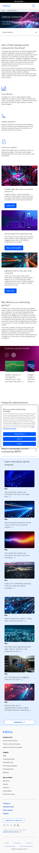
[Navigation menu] (34, 6)
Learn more (10, 291)
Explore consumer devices (11, 832)
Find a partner (8, 810)
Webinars (6, 772)
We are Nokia (7, 777)
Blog (4, 756)
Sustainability (7, 791)
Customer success (9, 794)
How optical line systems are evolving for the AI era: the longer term (17, 494)
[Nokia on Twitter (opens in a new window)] (11, 825)
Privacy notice (17, 843)
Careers (5, 784)
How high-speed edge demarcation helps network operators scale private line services (18, 649)
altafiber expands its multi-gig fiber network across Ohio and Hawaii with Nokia (13, 378)
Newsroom (6, 781)
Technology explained (10, 766)
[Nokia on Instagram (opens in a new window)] (4, 825)
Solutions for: (7, 737)
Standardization (8, 769)
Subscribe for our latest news (14, 820)
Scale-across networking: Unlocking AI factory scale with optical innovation (18, 586)
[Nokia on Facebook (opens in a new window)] (15, 825)
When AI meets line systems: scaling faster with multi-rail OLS (18, 620)
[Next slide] (13, 355)
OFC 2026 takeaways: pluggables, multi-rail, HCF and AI (17, 678)
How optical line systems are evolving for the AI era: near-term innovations (17, 555)
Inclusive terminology (10, 846)
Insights (6, 752)
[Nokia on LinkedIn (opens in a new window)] (18, 825)
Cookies (7, 843)
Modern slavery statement (26, 846)
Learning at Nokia (8, 759)
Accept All (19, 444)
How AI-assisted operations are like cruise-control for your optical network (18, 525)
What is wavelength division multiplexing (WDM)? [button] (15, 450)
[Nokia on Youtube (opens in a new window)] (8, 825)
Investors (6, 787)
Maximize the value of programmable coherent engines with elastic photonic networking (17, 708)
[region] (19, 426)
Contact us (7, 803)
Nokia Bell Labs (8, 762)
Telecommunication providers (12, 747)
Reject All (19, 439)
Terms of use (29, 843)
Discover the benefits (13, 248)
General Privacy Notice (11, 428)
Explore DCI (10, 206)
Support (6, 813)
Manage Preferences (19, 434)
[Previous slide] (7, 355)
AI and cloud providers (10, 740)
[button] (19, 722)
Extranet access (8, 807)
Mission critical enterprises (11, 744)
